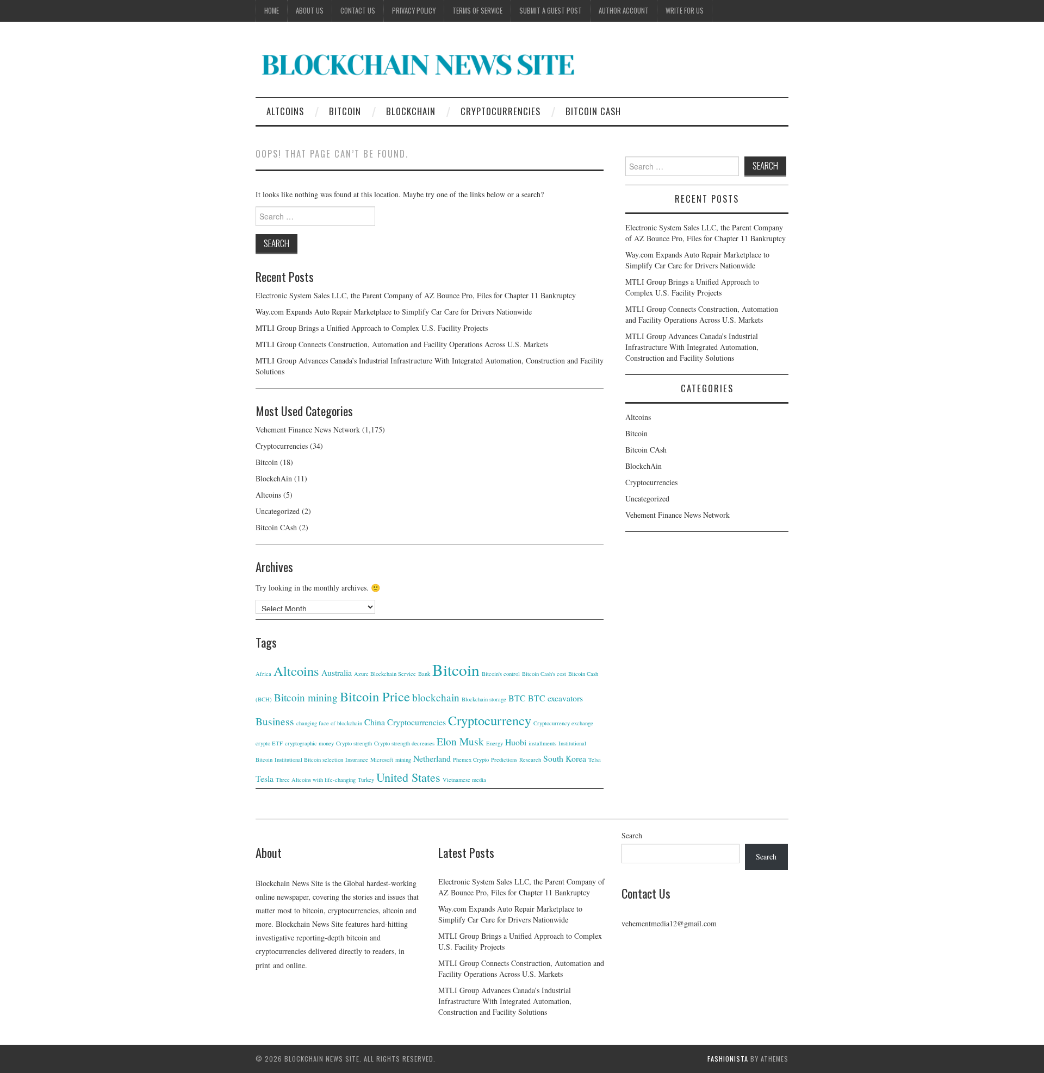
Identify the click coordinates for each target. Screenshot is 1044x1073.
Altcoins (285, 111)
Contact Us (357, 10)
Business (275, 721)
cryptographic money (309, 743)
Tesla (265, 778)
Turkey (366, 779)
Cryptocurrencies (500, 111)
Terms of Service (477, 10)
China (374, 721)
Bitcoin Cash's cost (544, 673)
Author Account (624, 10)
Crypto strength (354, 743)
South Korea (564, 758)
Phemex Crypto (471, 759)
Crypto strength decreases (404, 743)
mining (403, 759)
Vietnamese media (464, 779)
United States (408, 777)
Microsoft (381, 759)
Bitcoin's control (501, 673)
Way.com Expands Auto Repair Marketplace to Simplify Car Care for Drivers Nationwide (394, 311)
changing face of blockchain (329, 723)
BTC (517, 698)
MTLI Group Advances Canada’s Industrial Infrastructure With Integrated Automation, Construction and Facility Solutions (692, 347)
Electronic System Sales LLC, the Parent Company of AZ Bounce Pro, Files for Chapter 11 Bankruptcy (416, 295)
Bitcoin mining (306, 697)
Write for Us (685, 10)
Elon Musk (460, 741)
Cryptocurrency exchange (563, 723)
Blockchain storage (484, 699)
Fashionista (727, 1058)
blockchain (435, 697)
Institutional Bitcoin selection (309, 759)
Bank (424, 673)
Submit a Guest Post (550, 10)
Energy (494, 743)
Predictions (504, 759)
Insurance (356, 759)
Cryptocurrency (489, 720)
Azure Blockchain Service (385, 673)
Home (271, 10)
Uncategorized (278, 511)
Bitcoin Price (375, 696)
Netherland (432, 758)
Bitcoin (345, 111)
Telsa (594, 759)
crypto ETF (269, 743)
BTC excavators (555, 698)
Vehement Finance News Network (308, 429)
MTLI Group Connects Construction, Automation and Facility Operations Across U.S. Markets (402, 344)
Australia (336, 672)
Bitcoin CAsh (593, 111)
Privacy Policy (414, 10)
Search (632, 835)
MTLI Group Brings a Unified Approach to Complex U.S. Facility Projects (372, 328)
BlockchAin (411, 111)
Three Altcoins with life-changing (316, 779)
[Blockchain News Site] (419, 64)
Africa (263, 673)
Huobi (515, 742)
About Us (310, 10)
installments (542, 743)
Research (530, 759)
